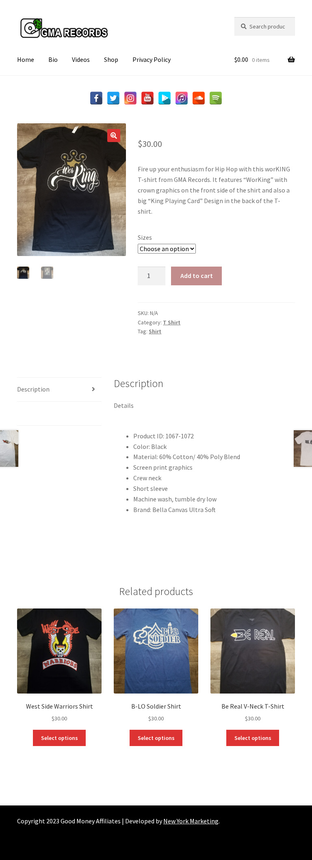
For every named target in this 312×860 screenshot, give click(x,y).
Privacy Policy (151, 59)
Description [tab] (33, 389)
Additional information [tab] (49, 413)
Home (25, 59)
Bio (53, 59)
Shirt (155, 331)
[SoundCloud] (198, 98)
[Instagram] (130, 98)
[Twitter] (113, 98)
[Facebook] (96, 98)
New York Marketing (191, 821)
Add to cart (196, 275)
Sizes (145, 237)
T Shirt (171, 322)
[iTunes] (181, 98)
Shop (111, 59)
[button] (113, 135)
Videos (81, 59)
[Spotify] (215, 98)
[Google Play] (164, 98)
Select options (59, 738)
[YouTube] (147, 98)
